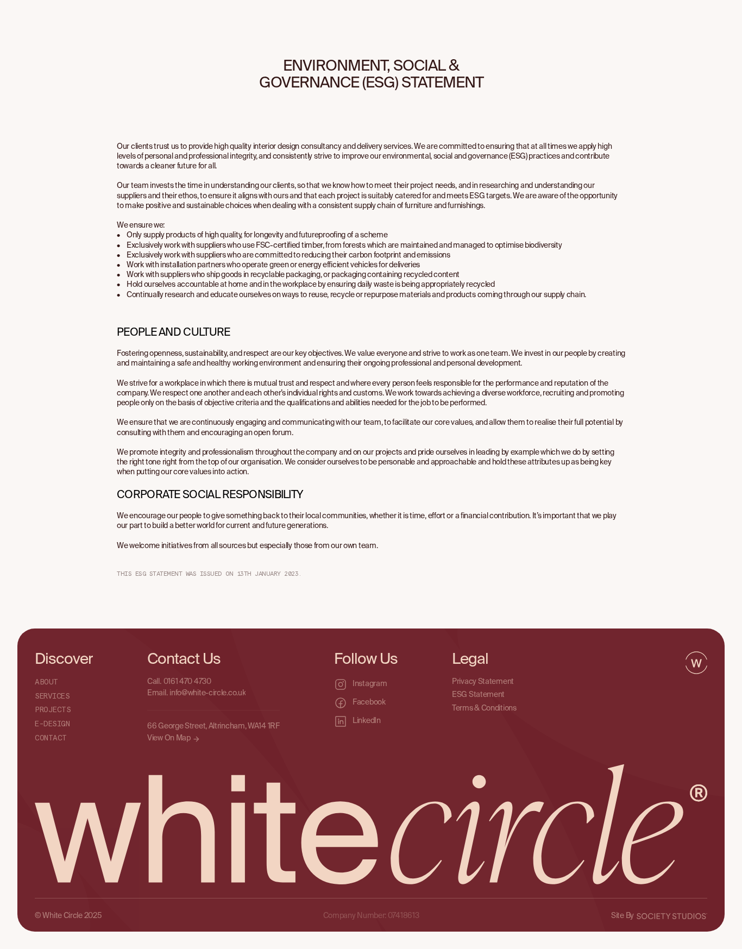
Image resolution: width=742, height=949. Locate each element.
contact (51, 738)
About (46, 682)
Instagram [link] (370, 684)
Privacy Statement (483, 681)
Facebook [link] (369, 702)
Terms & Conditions (484, 708)
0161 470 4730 (187, 681)
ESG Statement (478, 695)
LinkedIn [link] (367, 721)
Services (52, 696)
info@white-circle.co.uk (207, 693)
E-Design (52, 724)
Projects (53, 710)
